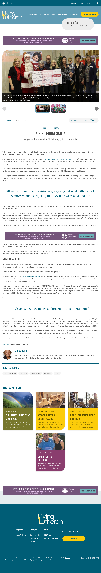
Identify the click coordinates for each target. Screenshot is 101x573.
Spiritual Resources (47, 14)
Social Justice (35, 373)
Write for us (34, 538)
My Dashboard (90, 14)
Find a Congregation (51, 538)
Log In (88, 3)
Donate (74, 539)
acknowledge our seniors (31, 276)
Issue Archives (21, 535)
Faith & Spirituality (10, 373)
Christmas (47, 373)
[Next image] (97, 109)
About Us (74, 14)
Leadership (23, 373)
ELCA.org (47, 535)
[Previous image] (4, 109)
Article (57, 373)
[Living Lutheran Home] (12, 15)
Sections (33, 14)
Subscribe (74, 531)
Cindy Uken (9, 120)
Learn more (6, 344)
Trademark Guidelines (22, 560)
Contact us (33, 542)
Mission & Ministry (50, 128)
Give (76, 3)
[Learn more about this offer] (50, 44)
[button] (97, 3)
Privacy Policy (9, 560)
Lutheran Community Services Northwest (58, 159)
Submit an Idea (35, 535)
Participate (63, 14)
